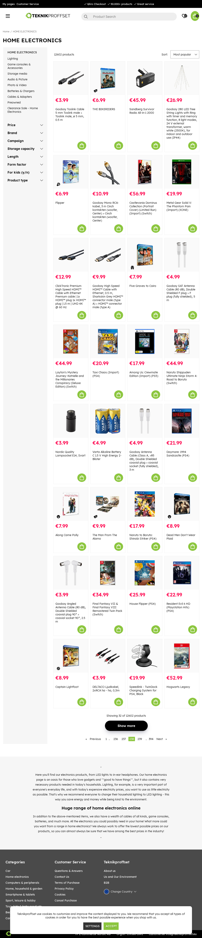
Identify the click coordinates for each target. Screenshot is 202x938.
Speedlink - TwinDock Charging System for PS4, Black (143, 690)
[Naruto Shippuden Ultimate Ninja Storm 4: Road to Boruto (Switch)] (181, 341)
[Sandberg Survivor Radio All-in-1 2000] (144, 78)
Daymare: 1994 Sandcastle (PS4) (177, 453)
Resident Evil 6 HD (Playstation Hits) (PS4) (178, 607)
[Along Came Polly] (70, 504)
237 (124, 739)
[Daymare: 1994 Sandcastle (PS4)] (181, 421)
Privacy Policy (64, 888)
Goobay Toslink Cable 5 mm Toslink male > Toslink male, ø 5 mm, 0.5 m (69, 114)
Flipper (59, 203)
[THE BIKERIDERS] (108, 78)
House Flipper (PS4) (142, 604)
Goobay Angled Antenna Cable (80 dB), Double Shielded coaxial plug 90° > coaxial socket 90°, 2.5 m (70, 612)
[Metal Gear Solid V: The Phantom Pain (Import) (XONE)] (181, 172)
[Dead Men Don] (181, 504)
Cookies (60, 894)
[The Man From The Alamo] (108, 504)
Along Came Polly (67, 535)
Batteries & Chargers (21, 91)
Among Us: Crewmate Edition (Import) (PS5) (143, 374)
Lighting (12, 58)
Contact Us (62, 877)
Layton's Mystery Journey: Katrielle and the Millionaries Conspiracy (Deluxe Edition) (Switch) (69, 379)
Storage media (17, 73)
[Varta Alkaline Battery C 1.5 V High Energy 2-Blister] (108, 421)
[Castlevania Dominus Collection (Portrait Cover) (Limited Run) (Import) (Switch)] (144, 172)
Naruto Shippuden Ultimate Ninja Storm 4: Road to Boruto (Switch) (181, 378)
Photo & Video (17, 85)
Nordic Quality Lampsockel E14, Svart (70, 453)
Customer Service (28, 4)
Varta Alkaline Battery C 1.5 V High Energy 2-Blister (107, 455)
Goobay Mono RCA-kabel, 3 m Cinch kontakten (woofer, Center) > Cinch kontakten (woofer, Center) (106, 211)
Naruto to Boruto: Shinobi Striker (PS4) (142, 536)
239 (139, 739)
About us (110, 871)
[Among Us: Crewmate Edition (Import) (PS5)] (144, 341)
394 (151, 739)
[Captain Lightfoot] (70, 656)
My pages (9, 4)
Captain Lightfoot (67, 687)
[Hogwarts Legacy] (181, 656)
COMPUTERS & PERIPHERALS (22, 882)
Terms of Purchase (67, 882)
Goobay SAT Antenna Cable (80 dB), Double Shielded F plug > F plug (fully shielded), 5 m (180, 293)
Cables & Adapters (19, 97)
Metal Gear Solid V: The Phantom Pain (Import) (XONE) (179, 206)
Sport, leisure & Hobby (21, 900)
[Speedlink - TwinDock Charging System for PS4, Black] (144, 656)
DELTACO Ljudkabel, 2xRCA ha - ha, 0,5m (106, 688)
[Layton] (70, 341)
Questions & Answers (69, 871)
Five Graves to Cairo (142, 286)
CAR (8, 871)
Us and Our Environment (120, 877)
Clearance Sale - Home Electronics (22, 110)
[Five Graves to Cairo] (144, 255)
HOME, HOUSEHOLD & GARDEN (24, 888)
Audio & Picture (17, 79)
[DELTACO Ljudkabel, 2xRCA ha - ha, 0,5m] (108, 656)
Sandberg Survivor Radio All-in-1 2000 (141, 111)
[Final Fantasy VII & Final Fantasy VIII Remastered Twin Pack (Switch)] (108, 573)
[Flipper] (70, 172)
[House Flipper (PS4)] (144, 573)
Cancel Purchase (66, 900)
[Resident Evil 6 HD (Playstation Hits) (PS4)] (181, 573)
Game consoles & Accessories (19, 66)
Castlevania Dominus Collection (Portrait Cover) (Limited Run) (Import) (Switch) (143, 208)
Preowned (14, 102)
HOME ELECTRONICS (24, 31)
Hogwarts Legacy (178, 687)
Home (6, 31)
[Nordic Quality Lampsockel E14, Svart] (70, 421)
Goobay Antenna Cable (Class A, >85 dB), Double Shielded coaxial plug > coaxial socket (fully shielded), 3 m (144, 460)
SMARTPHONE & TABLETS (20, 894)
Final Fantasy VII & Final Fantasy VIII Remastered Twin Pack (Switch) (107, 609)
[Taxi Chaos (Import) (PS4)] (108, 341)
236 (115, 739)
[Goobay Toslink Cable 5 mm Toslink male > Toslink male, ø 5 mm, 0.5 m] (70, 78)
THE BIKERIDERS (104, 109)
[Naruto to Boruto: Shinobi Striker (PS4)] (144, 504)
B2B (106, 882)
